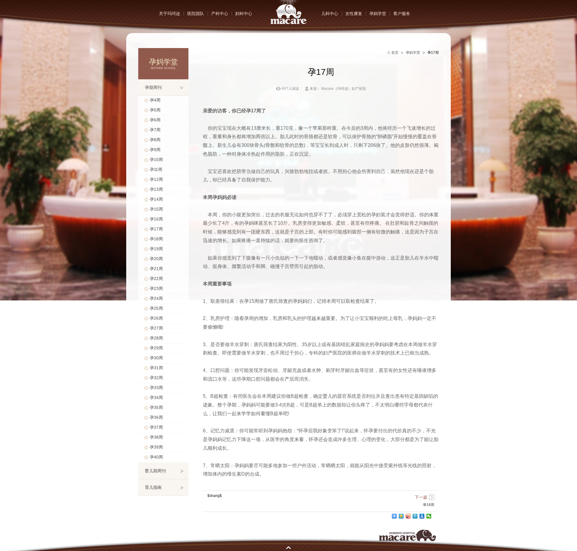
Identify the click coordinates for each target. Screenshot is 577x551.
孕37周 (156, 427)
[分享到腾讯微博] (415, 516)
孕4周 (155, 100)
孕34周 (156, 397)
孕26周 (156, 318)
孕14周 (156, 199)
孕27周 (156, 328)
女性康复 (353, 13)
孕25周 (156, 308)
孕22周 (156, 278)
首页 (394, 52)
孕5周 (155, 110)
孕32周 (156, 377)
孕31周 (156, 367)
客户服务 (401, 13)
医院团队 (195, 13)
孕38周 (156, 437)
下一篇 (421, 497)
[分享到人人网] (422, 516)
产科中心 (219, 13)
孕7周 (155, 129)
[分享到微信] (429, 516)
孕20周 (156, 258)
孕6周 (155, 119)
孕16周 (156, 219)
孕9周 (155, 149)
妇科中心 (243, 13)
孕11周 (156, 169)
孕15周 (156, 209)
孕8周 (155, 139)
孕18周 (156, 238)
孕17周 (156, 229)
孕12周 (156, 179)
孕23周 (156, 288)
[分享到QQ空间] (401, 516)
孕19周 (156, 248)
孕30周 (156, 357)
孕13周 (156, 189)
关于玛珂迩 (169, 13)
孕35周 (156, 407)
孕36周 (156, 417)
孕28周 (156, 338)
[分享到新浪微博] (408, 516)
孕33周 (156, 387)
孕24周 (156, 298)
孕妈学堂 (377, 13)
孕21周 (156, 268)
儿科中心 (329, 13)
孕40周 (156, 457)
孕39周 (156, 447)
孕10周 (156, 159)
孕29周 (156, 348)
